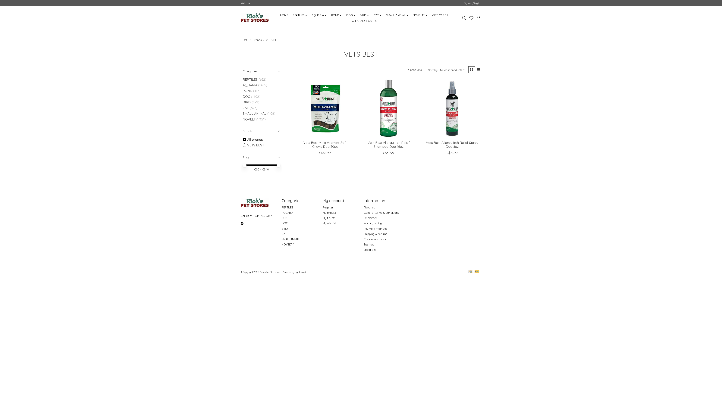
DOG (246, 96)
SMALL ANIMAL (254, 113)
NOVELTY (250, 119)
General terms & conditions (381, 212)
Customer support (375, 239)
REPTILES (250, 79)
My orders (329, 212)
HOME (284, 15)
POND (247, 91)
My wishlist (329, 223)
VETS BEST (255, 145)
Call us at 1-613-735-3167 (256, 216)
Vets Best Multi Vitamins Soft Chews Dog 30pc (325, 144)
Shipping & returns (375, 234)
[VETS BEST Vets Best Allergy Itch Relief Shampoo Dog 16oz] (388, 108)
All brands (255, 139)
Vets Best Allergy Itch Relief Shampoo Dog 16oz (389, 144)
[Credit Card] (470, 272)
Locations (370, 249)
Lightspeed (300, 272)
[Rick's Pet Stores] (255, 18)
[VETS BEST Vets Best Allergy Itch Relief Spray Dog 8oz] (452, 108)
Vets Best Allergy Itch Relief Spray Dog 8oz (452, 144)
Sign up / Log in (472, 3)
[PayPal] (477, 272)
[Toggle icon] (464, 18)
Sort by (433, 70)
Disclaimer (370, 218)
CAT (246, 108)
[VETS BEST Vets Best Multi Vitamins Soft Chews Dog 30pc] (325, 108)
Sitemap (369, 244)
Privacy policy (373, 223)
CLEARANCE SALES (364, 21)
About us (369, 207)
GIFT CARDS (440, 15)
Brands (257, 40)
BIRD (247, 102)
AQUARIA (250, 85)
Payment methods (375, 228)
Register (328, 207)
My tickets (329, 218)
